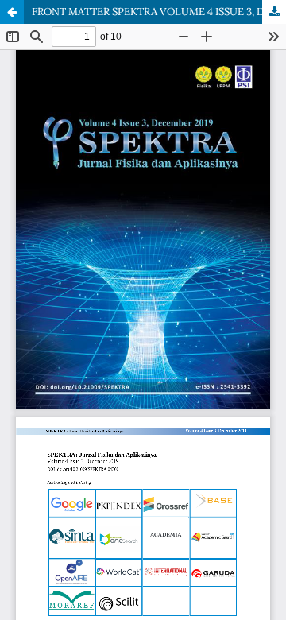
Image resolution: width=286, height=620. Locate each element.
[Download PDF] (274, 12)
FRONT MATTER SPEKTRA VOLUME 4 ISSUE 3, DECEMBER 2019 (159, 11)
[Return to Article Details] (12, 12)
